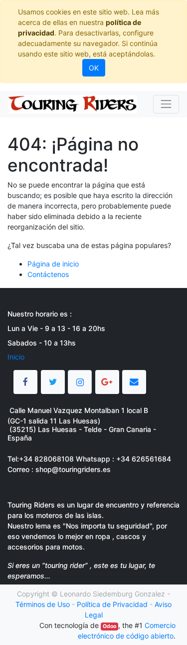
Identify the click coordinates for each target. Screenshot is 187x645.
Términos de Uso (42, 604)
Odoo (109, 626)
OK (94, 68)
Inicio (15, 356)
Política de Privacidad (112, 604)
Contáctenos (48, 274)
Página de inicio (53, 264)
